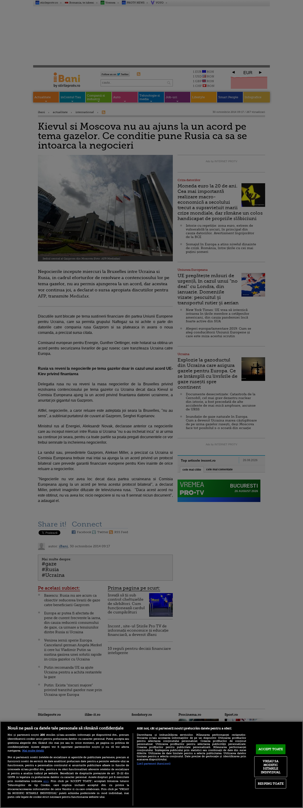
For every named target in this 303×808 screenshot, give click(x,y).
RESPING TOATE (271, 783)
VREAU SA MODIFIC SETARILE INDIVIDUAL (271, 766)
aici (46, 781)
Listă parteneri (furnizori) (153, 763)
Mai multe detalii (33, 750)
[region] (151, 764)
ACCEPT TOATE (270, 749)
